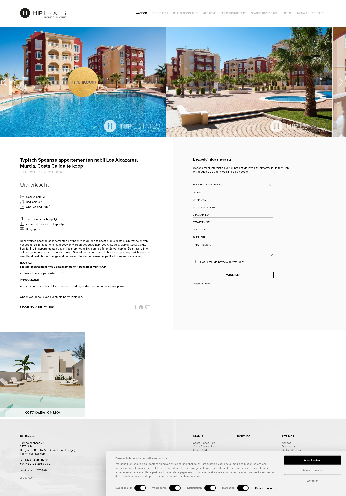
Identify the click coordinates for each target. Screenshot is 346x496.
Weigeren (312, 480)
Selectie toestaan (312, 470)
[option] (83, 82)
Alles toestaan (312, 460)
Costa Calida (200, 450)
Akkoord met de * (221, 262)
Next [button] (341, 82)
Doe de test (289, 446)
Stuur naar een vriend (37, 306)
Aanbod (286, 443)
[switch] (175, 488)
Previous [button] (5, 82)
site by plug (26, 478)
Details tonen (263, 488)
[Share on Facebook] (135, 307)
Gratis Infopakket (292, 450)
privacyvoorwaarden (230, 262)
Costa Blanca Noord (205, 446)
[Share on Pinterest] (141, 307)
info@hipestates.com (32, 453)
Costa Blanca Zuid (204, 443)
